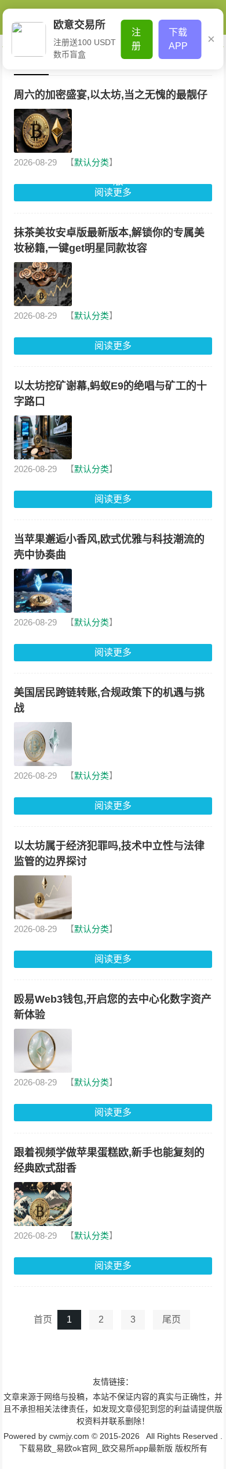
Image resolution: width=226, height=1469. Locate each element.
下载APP (178, 39)
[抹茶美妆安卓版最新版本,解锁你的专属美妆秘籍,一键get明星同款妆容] (43, 284)
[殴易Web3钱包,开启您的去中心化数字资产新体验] (43, 1051)
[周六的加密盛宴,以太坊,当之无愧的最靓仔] (43, 131)
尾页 (171, 1319)
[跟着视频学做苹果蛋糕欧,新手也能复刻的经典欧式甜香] (43, 1204)
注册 (136, 39)
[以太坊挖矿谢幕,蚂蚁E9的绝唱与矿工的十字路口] (43, 437)
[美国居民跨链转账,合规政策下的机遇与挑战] (43, 744)
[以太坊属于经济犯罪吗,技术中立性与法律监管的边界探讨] (43, 897)
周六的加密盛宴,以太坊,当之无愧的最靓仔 (110, 95)
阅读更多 (113, 346)
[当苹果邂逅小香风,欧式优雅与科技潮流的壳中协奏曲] (43, 591)
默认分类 (91, 162)
